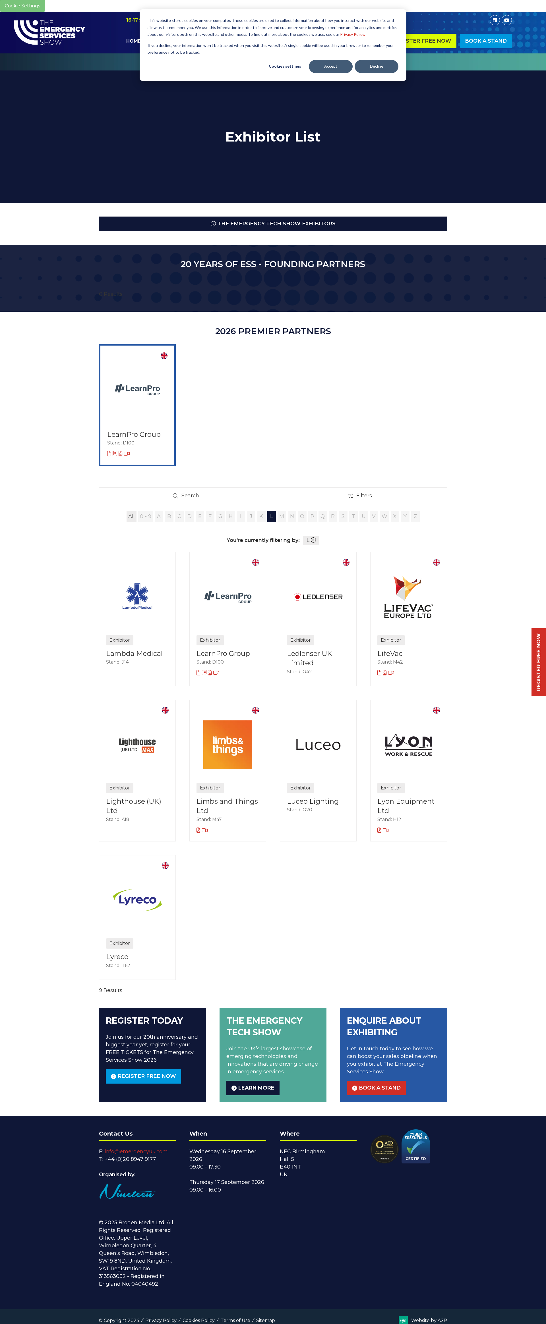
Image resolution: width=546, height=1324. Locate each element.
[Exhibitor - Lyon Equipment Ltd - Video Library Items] (385, 830)
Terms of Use (235, 1320)
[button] (422, 41)
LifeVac (389, 653)
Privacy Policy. (352, 34)
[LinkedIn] (495, 20)
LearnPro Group (134, 434)
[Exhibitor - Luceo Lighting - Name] (318, 770)
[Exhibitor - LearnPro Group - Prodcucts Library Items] (121, 454)
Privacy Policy (161, 1320)
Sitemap (265, 1320)
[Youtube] (507, 20)
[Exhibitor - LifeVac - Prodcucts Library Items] (385, 673)
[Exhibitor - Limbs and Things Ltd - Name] (228, 770)
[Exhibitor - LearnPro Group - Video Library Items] (127, 454)
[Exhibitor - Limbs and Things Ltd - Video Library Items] (205, 830)
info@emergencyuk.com (136, 1151)
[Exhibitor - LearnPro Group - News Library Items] (116, 454)
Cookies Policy (199, 1320)
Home (133, 41)
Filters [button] (365, 497)
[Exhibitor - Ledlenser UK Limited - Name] (318, 619)
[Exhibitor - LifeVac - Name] (409, 619)
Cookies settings (285, 66)
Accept (330, 66)
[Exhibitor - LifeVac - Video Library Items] (391, 673)
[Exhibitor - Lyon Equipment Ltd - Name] (409, 770)
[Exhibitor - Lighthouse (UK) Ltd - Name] (137, 770)
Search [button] (192, 497)
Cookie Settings (22, 6)
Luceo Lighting (313, 801)
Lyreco (117, 957)
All (131, 516)
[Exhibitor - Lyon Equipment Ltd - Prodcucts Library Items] (380, 830)
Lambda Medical (134, 653)
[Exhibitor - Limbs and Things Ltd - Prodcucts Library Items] (199, 830)
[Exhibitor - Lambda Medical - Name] (137, 619)
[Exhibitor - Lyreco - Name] (137, 917)
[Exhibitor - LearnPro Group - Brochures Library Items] (110, 454)
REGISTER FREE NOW (538, 662)
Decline (376, 66)
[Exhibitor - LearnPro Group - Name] (137, 405)
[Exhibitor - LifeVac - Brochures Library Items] (380, 673)
